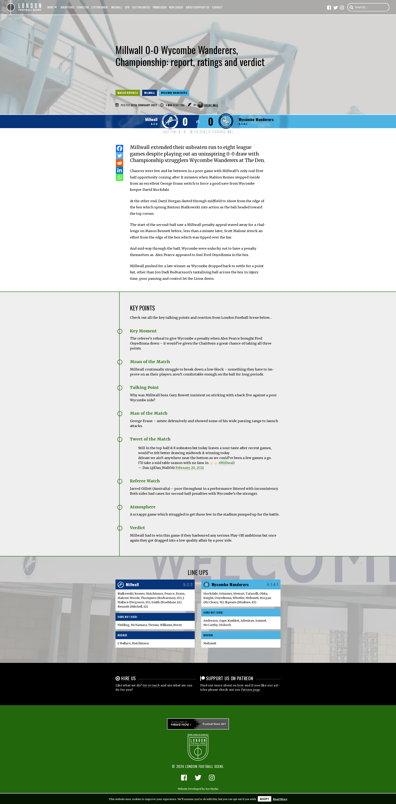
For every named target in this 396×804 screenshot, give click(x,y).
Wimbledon (159, 7)
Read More (280, 799)
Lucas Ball (211, 105)
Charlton (82, 7)
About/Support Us (197, 7)
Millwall (116, 7)
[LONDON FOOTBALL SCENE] (24, 7)
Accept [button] (264, 799)
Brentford (67, 7)
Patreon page (250, 690)
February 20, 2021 (190, 468)
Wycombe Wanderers (174, 92)
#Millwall (226, 463)
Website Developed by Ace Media (198, 788)
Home (8, 18)
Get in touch (151, 685)
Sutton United (141, 7)
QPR (127, 7)
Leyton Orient (99, 7)
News (50, 7)
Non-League (176, 7)
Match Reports (128, 92)
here (240, 685)
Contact (217, 7)
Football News (211, 724)
